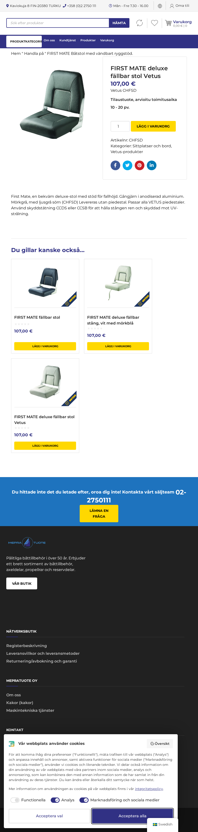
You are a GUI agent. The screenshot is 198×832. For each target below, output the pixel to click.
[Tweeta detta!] (127, 165)
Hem (16, 53)
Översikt (162, 743)
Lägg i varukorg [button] (45, 346)
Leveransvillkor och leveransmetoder (43, 653)
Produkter (88, 40)
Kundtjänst (67, 40)
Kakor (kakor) (19, 702)
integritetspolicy (149, 789)
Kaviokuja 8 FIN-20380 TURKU (35, 6)
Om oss (49, 40)
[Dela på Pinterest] (139, 165)
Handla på (34, 53)
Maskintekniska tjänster (30, 710)
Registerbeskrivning (26, 645)
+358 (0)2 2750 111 (81, 6)
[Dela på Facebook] (115, 165)
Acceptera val (49, 816)
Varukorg (182, 22)
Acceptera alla (133, 816)
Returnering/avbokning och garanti (41, 661)
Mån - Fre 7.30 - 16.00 (130, 6)
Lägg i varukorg (153, 126)
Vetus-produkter (127, 151)
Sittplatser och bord (152, 146)
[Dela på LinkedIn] (151, 165)
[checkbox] (27, 800)
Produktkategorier (26, 41)
